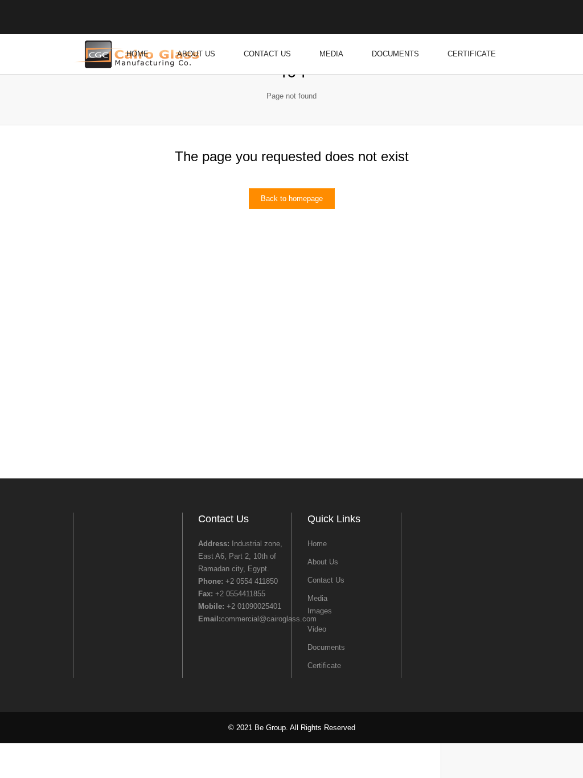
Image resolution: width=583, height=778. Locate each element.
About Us (196, 54)
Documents (395, 54)
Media (331, 54)
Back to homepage (292, 198)
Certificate (471, 54)
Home (137, 54)
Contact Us (267, 54)
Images (319, 611)
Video (316, 629)
